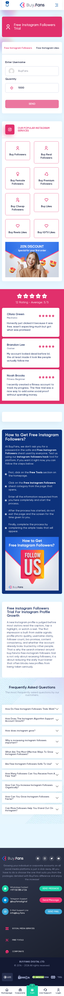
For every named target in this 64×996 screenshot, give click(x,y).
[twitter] (51, 858)
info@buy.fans (17, 913)
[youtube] (58, 858)
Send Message (51, 900)
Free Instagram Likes (47, 48)
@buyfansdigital (18, 902)
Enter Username (15, 62)
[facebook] (38, 858)
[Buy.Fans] (32, 5)
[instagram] (44, 858)
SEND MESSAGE (51, 888)
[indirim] (32, 276)
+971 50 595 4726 (18, 890)
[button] (56, 5)
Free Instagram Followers (18, 48)
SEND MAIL (53, 911)
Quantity (10, 79)
